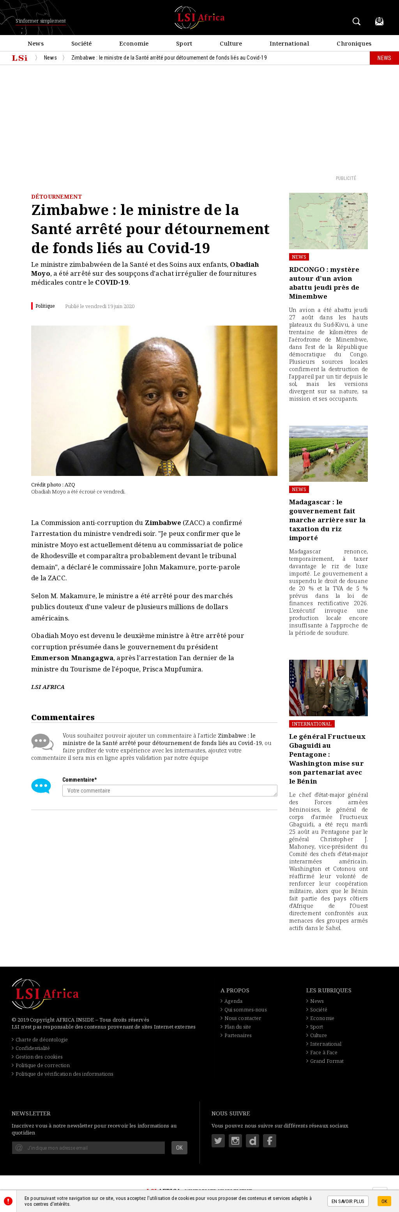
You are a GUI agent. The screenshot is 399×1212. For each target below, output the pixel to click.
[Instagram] (235, 1140)
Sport (316, 1026)
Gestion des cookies (39, 1056)
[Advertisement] (199, 119)
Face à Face (324, 1052)
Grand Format (327, 1060)
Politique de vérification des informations (64, 1073)
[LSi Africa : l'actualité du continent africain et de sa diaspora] (199, 17)
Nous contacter (242, 1018)
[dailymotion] (252, 1140)
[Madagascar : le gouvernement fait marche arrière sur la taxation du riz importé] (328, 454)
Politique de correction (43, 1065)
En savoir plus (348, 1201)
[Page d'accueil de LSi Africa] (20, 58)
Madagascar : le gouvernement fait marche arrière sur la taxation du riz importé (327, 519)
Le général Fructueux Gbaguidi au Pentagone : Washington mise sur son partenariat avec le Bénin (327, 759)
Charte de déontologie (42, 1039)
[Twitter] (218, 1140)
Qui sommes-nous (245, 1009)
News (299, 257)
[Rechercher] (358, 21)
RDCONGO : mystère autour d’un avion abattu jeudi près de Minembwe (324, 283)
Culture (318, 1035)
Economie (322, 1018)
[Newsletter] (379, 21)
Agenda (233, 1000)
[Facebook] (269, 1140)
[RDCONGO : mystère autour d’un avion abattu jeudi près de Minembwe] (328, 221)
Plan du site (237, 1026)
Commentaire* (79, 780)
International (312, 724)
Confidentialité (33, 1048)
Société (318, 1009)
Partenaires (238, 1035)
